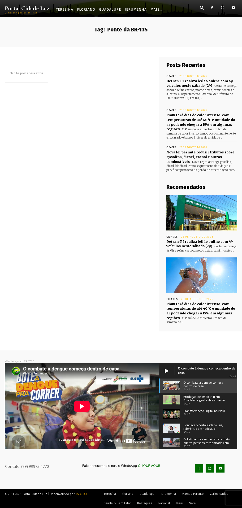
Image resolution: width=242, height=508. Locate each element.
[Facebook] (212, 8)
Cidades (171, 76)
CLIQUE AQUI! (149, 466)
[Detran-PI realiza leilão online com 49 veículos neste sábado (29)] (201, 212)
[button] (202, 8)
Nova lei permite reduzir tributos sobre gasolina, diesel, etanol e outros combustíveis (200, 157)
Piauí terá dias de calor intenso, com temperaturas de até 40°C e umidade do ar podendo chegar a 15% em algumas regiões (200, 311)
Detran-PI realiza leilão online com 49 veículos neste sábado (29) (199, 83)
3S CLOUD (82, 494)
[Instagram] (222, 8)
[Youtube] (233, 8)
